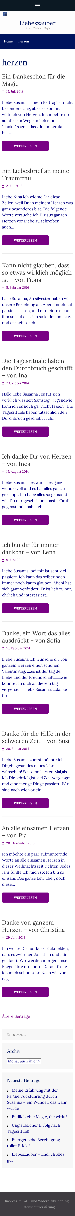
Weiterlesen (25, 146)
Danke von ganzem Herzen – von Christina (33, 926)
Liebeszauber (38, 23)
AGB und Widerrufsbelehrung (46, 1201)
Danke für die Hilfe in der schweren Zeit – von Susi (36, 737)
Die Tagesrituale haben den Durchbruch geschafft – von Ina (37, 368)
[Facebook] (5, 14)
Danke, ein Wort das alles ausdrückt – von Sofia (36, 636)
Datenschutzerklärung (38, 1207)
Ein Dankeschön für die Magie (33, 80)
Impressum (13, 1201)
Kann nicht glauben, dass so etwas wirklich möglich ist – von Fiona (37, 272)
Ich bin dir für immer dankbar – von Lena (30, 548)
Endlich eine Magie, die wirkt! (39, 1116)
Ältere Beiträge (16, 1016)
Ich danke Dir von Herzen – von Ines (37, 460)
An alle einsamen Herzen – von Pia (35, 831)
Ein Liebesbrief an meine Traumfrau (35, 174)
